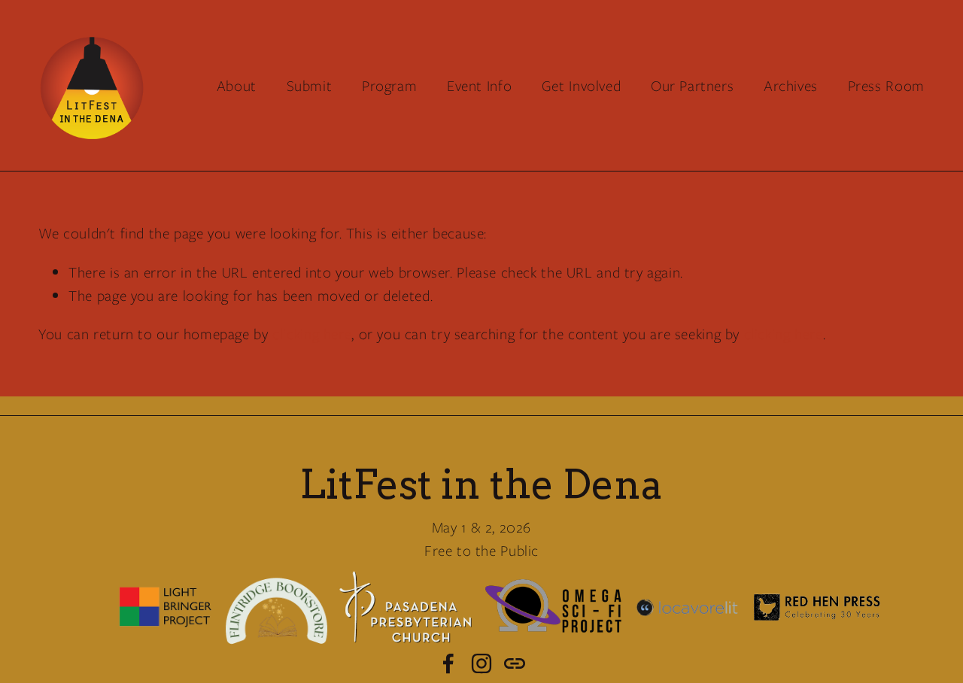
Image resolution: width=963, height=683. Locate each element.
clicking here (311, 334)
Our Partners (692, 85)
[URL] (514, 663)
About (237, 85)
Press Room (886, 85)
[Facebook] (448, 663)
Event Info (479, 85)
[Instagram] (481, 663)
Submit (310, 85)
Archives (791, 85)
